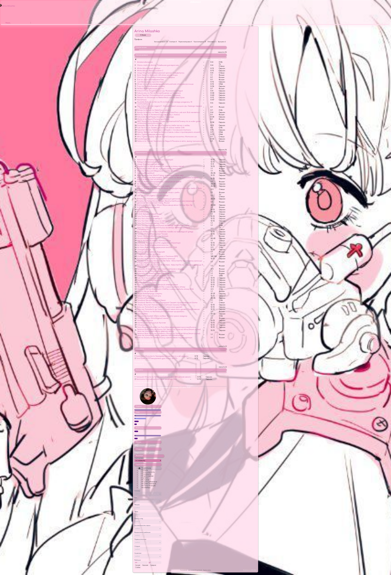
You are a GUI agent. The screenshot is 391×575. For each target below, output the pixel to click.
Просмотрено (200, 41)
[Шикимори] (195, 2)
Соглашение (183, 570)
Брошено (222, 41)
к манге (143, 35)
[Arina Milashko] (148, 404)
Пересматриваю (185, 41)
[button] (147, 494)
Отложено (212, 41)
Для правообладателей (195, 570)
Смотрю (173, 41)
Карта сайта (207, 570)
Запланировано (161, 41)
